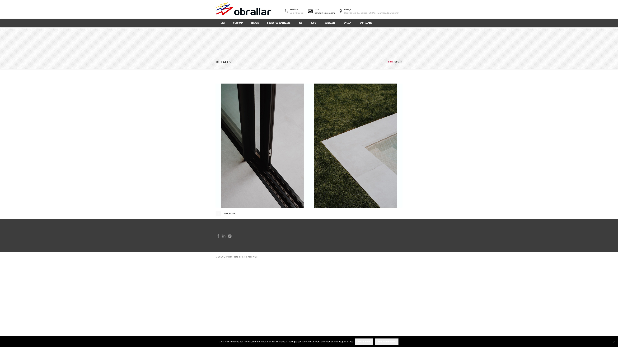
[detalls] (309, 146)
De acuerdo (364, 341)
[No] (614, 341)
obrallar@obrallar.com (325, 13)
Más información (386, 341)
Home (390, 62)
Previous (229, 213)
